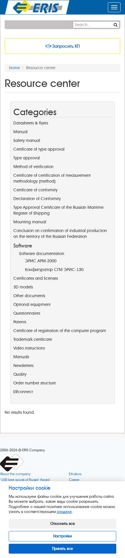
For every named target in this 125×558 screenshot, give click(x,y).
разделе (64, 511)
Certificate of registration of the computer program (59, 330)
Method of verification (33, 166)
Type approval (26, 158)
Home (14, 67)
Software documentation (41, 253)
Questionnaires (26, 313)
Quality (19, 374)
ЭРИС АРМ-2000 (40, 261)
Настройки (62, 536)
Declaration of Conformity (37, 198)
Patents (19, 322)
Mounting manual (29, 222)
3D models (23, 287)
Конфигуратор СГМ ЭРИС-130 (54, 269)
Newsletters (23, 365)
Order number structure (34, 383)
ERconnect (23, 391)
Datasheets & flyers (30, 123)
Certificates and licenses (35, 278)
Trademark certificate (32, 339)
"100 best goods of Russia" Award (24, 480)
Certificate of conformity (35, 190)
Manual (20, 131)
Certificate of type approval (39, 149)
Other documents (29, 295)
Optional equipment (32, 304)
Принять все (62, 548)
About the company (15, 474)
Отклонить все (62, 523)
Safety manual (26, 140)
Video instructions (29, 348)
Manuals (21, 356)
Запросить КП (65, 46)
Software (22, 246)
